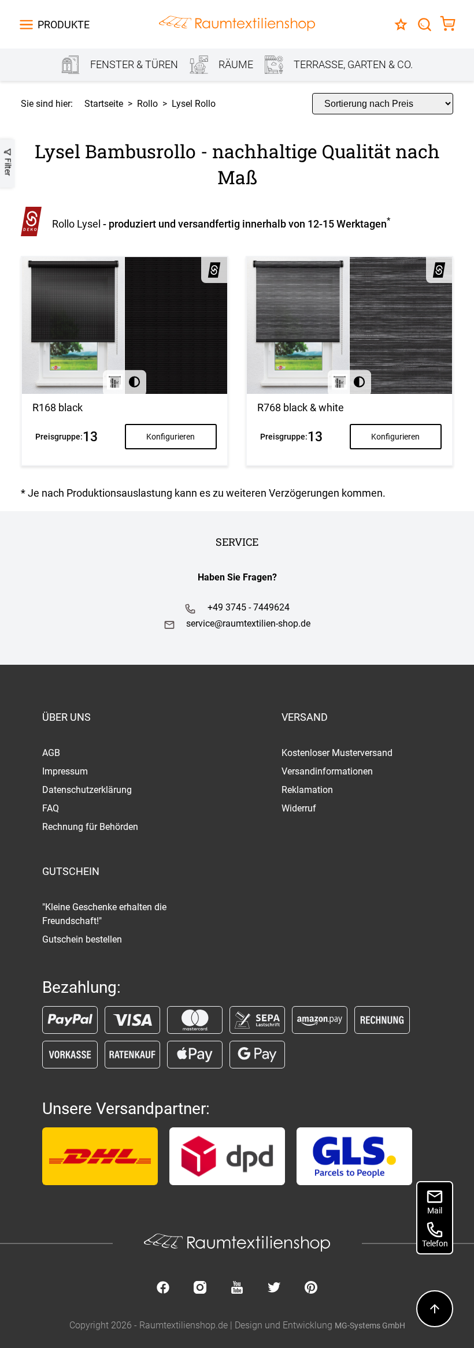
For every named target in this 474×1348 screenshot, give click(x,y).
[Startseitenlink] (237, 24)
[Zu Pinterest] (311, 1288)
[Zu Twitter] (274, 1288)
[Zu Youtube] (237, 1288)
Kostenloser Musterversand (337, 752)
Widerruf (299, 808)
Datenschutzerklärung (87, 789)
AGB (51, 752)
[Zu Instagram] (200, 1288)
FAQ (50, 808)
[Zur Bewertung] (401, 24)
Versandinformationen (327, 771)
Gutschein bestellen (82, 939)
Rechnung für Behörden (90, 826)
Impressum (65, 771)
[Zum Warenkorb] (448, 24)
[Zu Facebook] (163, 1288)
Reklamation (307, 789)
